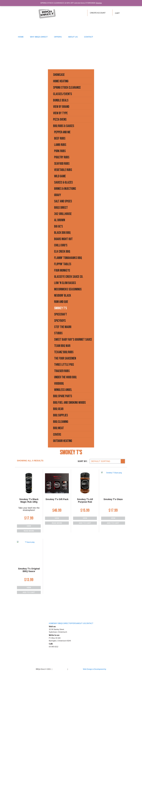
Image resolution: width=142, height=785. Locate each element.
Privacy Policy (73, 669)
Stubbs (58, 333)
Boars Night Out (63, 239)
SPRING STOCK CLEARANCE (67, 87)
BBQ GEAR (58, 409)
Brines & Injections (65, 189)
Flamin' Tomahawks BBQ (68, 258)
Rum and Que (61, 302)
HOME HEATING (60, 81)
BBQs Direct (61, 207)
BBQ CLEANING (60, 422)
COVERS (57, 434)
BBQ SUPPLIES (60, 415)
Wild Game (60, 176)
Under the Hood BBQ (65, 377)
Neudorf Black (62, 295)
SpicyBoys (60, 321)
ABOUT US (73, 37)
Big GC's (58, 226)
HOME (21, 37)
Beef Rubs (59, 138)
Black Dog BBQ (62, 233)
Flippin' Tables (62, 264)
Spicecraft (60, 314)
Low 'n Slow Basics (65, 283)
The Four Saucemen (65, 358)
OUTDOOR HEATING (62, 441)
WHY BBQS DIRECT (39, 37)
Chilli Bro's (60, 245)
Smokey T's (60, 308)
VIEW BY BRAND (61, 107)
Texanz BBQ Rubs (63, 352)
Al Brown (59, 220)
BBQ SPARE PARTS (62, 396)
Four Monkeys (62, 270)
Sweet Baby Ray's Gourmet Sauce (73, 339)
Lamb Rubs (60, 145)
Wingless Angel (63, 390)
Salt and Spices (63, 201)
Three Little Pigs (64, 364)
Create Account (98, 13)
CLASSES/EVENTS (62, 94)
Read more (29, 531)
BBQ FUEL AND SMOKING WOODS (69, 402)
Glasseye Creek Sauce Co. (68, 277)
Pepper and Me (62, 132)
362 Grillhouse (63, 214)
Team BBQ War (62, 346)
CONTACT (88, 37)
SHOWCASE (59, 75)
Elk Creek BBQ (62, 251)
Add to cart (85, 523)
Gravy (57, 195)
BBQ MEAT (58, 428)
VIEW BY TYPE (60, 113)
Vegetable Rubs (63, 170)
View (29, 526)
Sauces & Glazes (63, 182)
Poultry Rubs (61, 157)
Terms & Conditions (59, 669)
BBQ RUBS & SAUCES (63, 126)
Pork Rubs (60, 151)
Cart (117, 13)
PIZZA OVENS (60, 119)
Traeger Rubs (62, 371)
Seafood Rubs (62, 163)
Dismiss (99, 3)
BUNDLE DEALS (60, 100)
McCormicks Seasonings (68, 289)
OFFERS (58, 37)
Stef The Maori (62, 327)
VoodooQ (59, 383)
